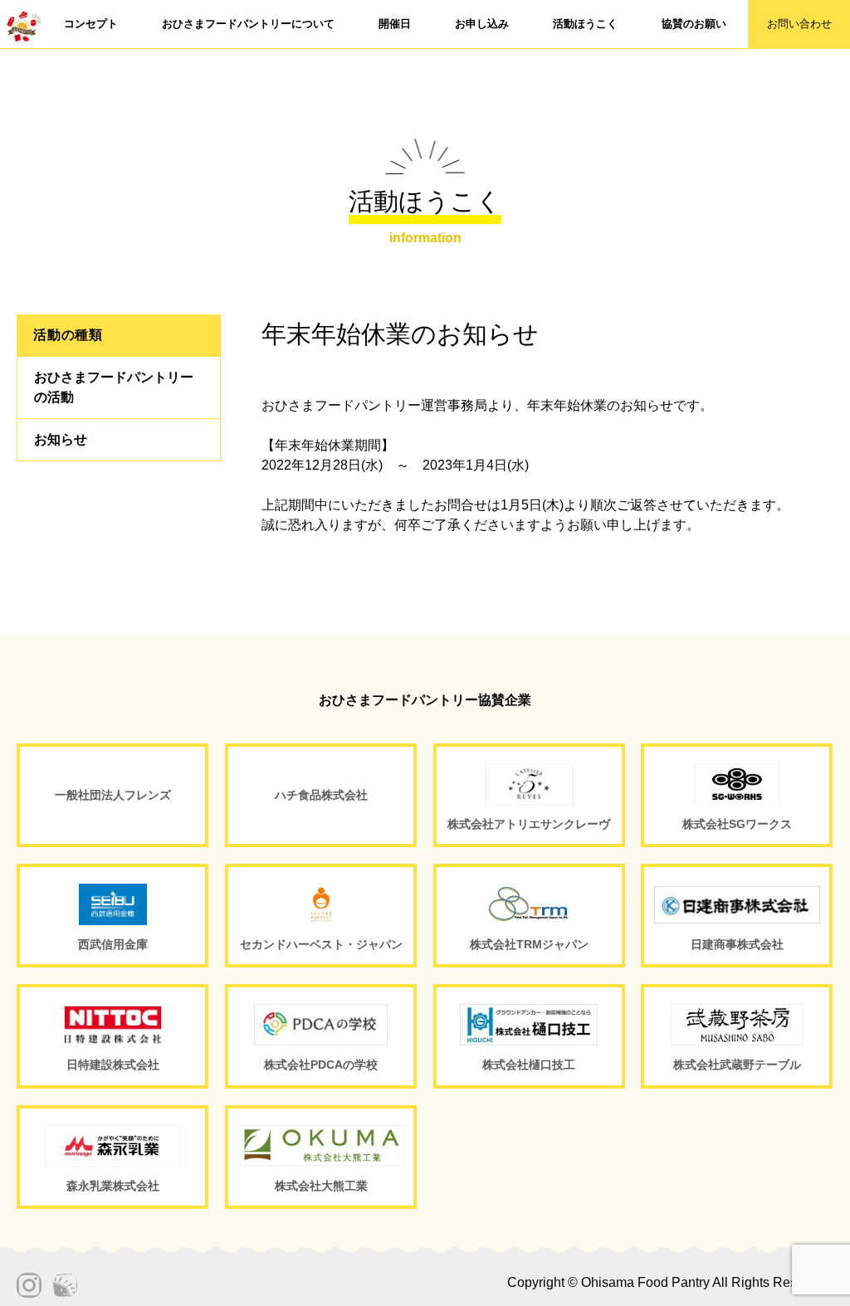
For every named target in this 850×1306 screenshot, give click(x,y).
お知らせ (60, 439)
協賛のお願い (694, 23)
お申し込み (482, 23)
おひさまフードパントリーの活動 (113, 387)
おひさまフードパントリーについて (248, 23)
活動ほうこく (585, 23)
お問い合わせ (799, 23)
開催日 (395, 23)
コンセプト (91, 23)
